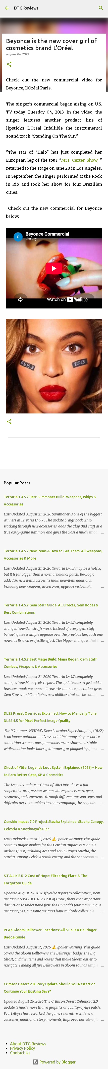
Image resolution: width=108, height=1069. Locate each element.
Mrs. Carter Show (79, 160)
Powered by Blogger (57, 1062)
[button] (9, 64)
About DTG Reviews (28, 1043)
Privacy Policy (22, 1048)
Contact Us (20, 1052)
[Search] (101, 8)
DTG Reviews (26, 8)
